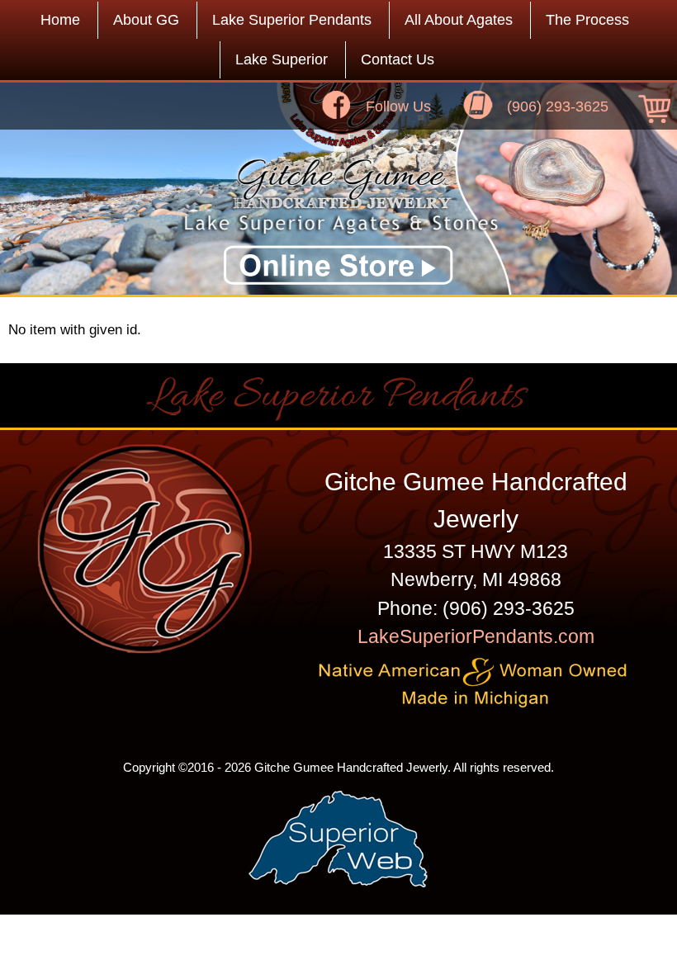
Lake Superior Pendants (292, 20)
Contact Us (397, 59)
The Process (587, 20)
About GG (146, 20)
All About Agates (459, 20)
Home (60, 20)
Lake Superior (281, 59)
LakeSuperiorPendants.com (475, 636)
